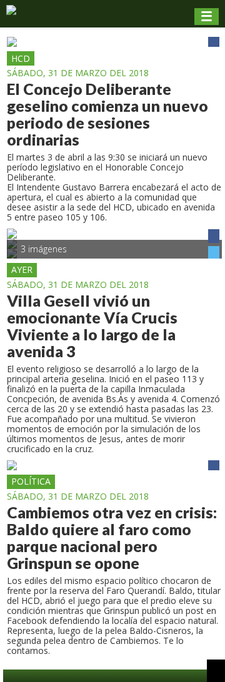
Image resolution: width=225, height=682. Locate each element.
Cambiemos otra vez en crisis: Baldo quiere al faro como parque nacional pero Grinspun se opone (112, 537)
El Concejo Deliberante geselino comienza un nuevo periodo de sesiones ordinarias (107, 114)
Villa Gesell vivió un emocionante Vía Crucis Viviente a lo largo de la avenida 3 (92, 326)
